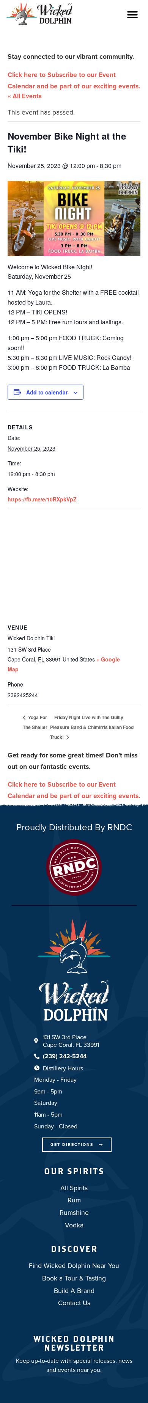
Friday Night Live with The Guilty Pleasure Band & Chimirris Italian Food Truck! (92, 727)
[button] (132, 14)
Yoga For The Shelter (35, 722)
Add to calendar (47, 392)
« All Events (25, 95)
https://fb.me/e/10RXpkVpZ (42, 499)
